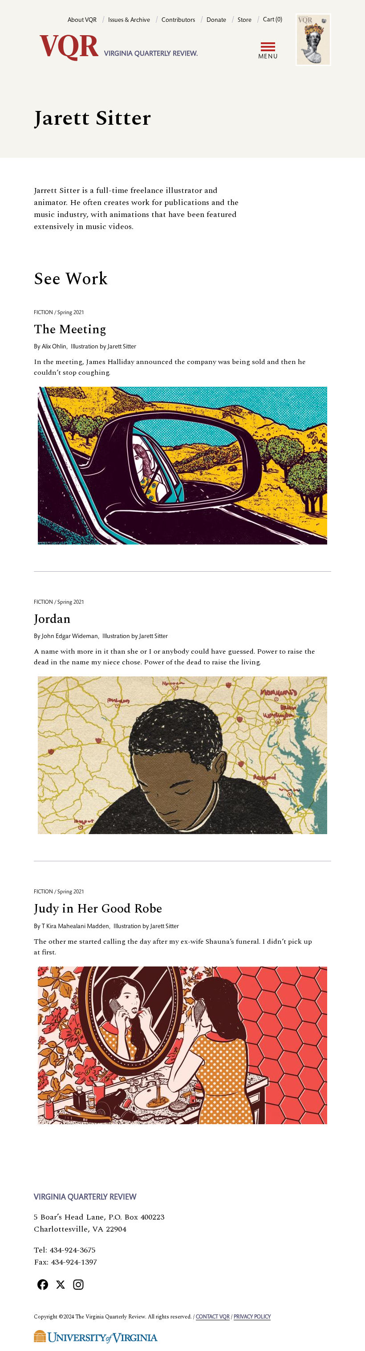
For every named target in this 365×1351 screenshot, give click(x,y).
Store (244, 20)
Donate (216, 20)
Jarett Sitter (122, 347)
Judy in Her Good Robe (98, 908)
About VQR (82, 20)
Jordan (52, 619)
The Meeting (70, 329)
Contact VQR (213, 1317)
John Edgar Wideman (70, 637)
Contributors (178, 20)
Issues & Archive (129, 20)
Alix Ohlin (54, 347)
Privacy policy (252, 1317)
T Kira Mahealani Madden (75, 927)
